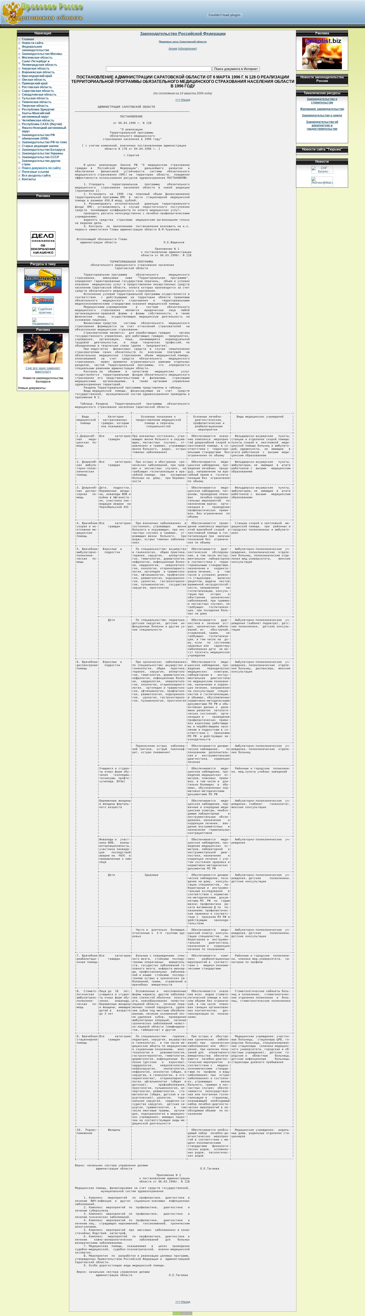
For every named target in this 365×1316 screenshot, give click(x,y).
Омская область (34, 79)
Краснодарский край (37, 76)
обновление (187, 48)
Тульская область (35, 98)
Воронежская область (38, 72)
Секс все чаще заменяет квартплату (43, 369)
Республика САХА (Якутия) (42, 124)
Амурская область (35, 68)
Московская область (37, 57)
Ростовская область (37, 87)
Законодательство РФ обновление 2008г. (38, 136)
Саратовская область (38, 91)
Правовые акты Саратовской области (183, 41)
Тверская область (35, 105)
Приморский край (34, 83)
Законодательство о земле (322, 115)
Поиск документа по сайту (41, 168)
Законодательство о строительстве (322, 100)
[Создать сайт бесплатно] (182, 1314)
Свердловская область (39, 94)
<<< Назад (182, 100)
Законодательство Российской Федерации (183, 34)
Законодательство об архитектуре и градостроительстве (322, 125)
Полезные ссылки (35, 172)
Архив (173, 48)
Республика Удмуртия (38, 109)
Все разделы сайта (36, 175)
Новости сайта (32, 43)
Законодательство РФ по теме (44, 142)
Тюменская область (36, 102)
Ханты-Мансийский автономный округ (36, 114)
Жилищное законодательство (322, 109)
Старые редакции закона (40, 146)
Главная (28, 39)
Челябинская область (38, 120)
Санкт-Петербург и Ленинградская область (39, 63)
